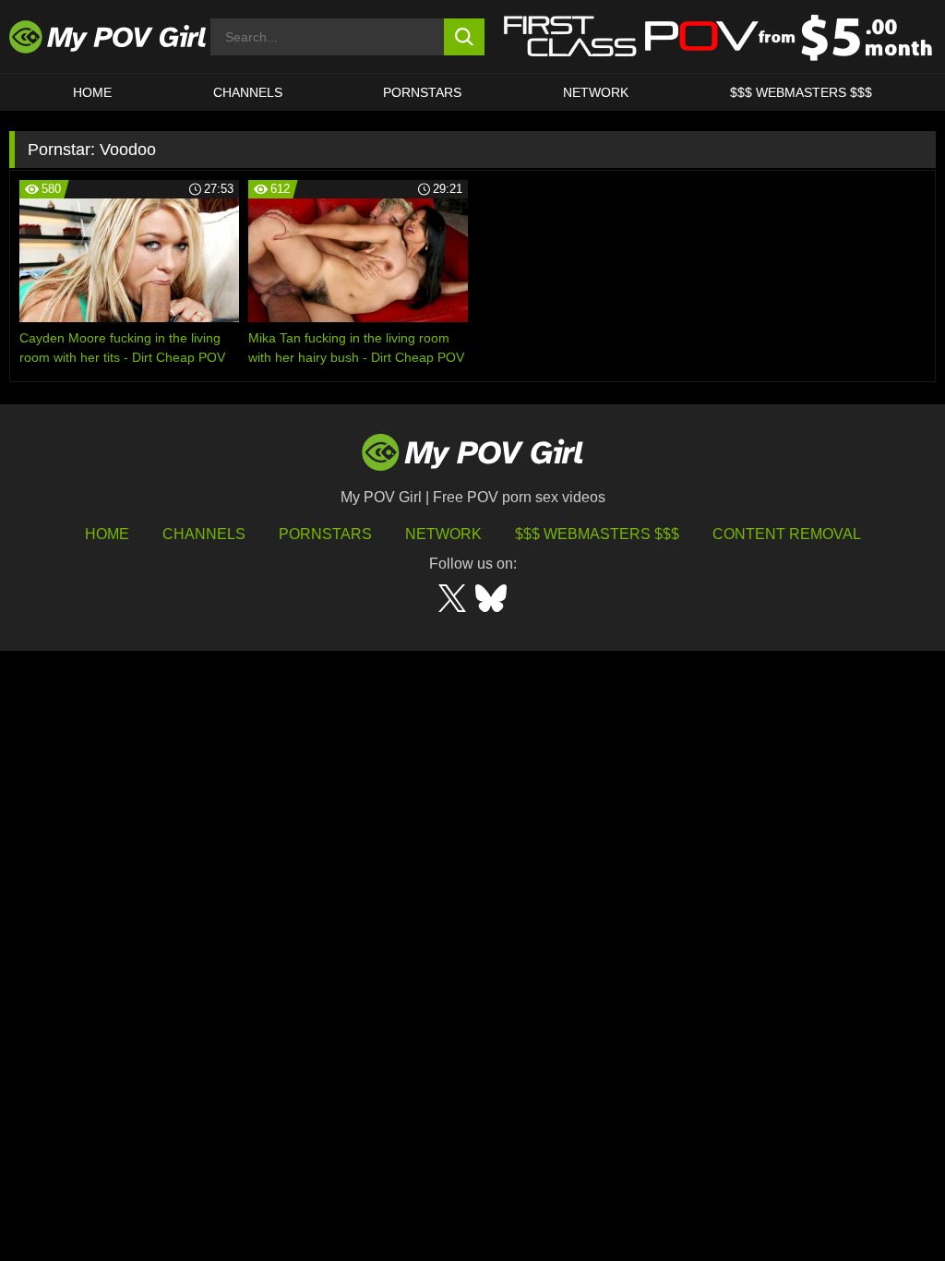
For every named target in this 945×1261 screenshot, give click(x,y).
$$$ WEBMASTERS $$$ (801, 92)
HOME (92, 92)
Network (595, 92)
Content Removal (786, 534)
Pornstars (422, 92)
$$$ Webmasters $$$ (597, 534)
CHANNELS (247, 92)
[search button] (464, 36)
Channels (203, 534)
